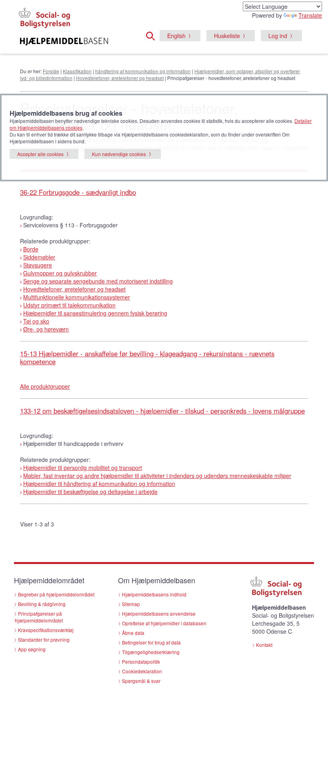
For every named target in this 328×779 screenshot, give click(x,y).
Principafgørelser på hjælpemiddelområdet (39, 617)
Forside (51, 71)
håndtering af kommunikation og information (143, 71)
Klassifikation (77, 71)
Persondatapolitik (141, 661)
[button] (153, 35)
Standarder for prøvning (44, 639)
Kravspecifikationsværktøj (46, 629)
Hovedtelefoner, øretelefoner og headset (120, 77)
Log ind (277, 36)
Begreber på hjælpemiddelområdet (56, 594)
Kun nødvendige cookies (119, 154)
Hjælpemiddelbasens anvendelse (159, 613)
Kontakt (264, 644)
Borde (30, 249)
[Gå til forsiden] (64, 42)
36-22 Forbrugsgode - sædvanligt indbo (78, 192)
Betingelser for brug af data (151, 642)
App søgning (32, 649)
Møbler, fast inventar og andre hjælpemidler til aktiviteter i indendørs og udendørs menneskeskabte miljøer (157, 476)
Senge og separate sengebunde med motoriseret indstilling (98, 281)
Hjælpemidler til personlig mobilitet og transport (82, 468)
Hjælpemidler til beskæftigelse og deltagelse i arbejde (90, 492)
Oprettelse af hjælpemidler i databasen (164, 623)
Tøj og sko (36, 321)
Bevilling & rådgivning (42, 603)
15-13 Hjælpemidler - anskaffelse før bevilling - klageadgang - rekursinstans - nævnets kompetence (147, 357)
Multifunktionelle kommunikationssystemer (76, 297)
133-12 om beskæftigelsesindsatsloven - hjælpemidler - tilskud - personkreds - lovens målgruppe (162, 411)
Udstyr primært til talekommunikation (69, 305)
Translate (310, 15)
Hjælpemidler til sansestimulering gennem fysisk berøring (95, 313)
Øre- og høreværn (46, 329)
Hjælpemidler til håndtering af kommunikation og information (99, 484)
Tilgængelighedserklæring (151, 651)
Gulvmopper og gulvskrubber (60, 273)
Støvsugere (37, 265)
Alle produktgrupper (45, 386)
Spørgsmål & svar (141, 680)
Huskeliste (227, 36)
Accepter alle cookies (40, 154)
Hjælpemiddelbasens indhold (154, 594)
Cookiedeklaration (142, 671)
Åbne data (133, 632)
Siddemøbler (39, 257)
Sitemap (131, 603)
